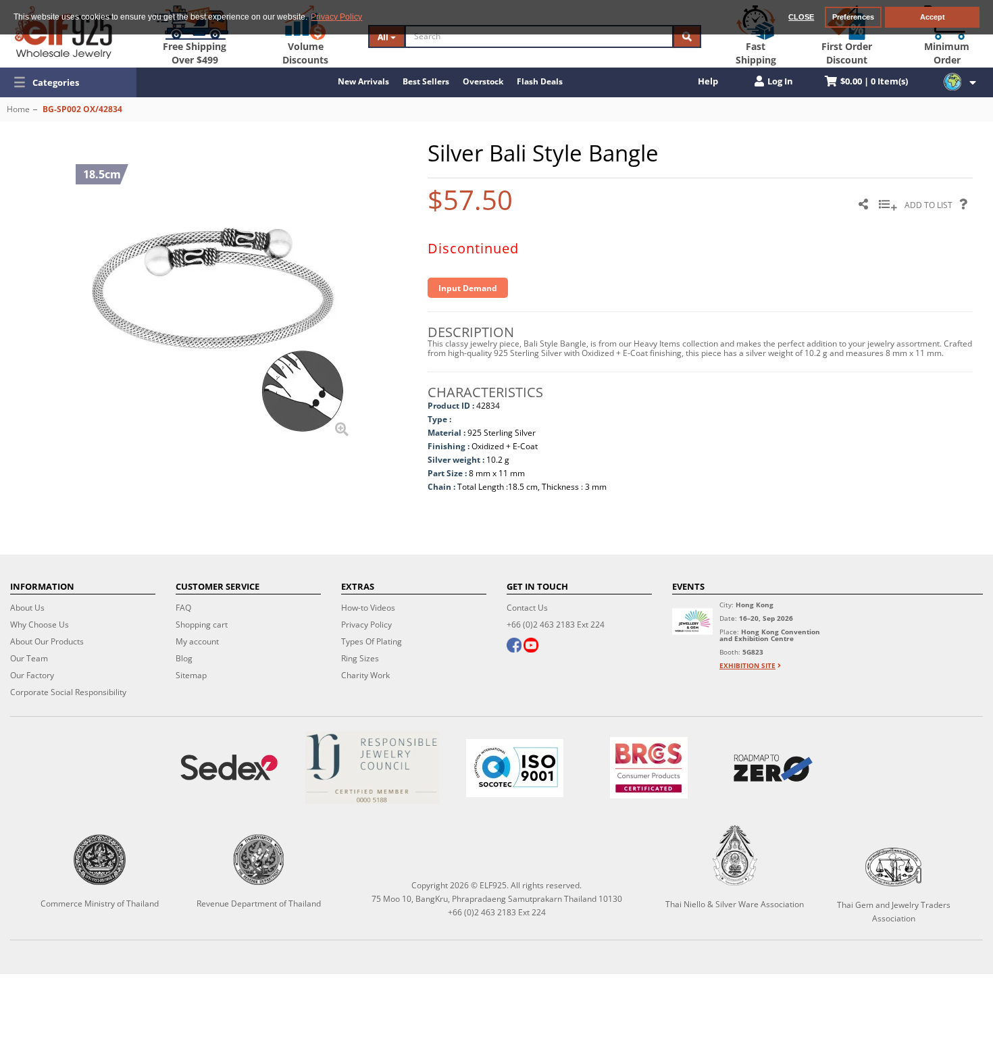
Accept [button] (932, 17)
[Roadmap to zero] (773, 768)
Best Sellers (426, 81)
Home (18, 109)
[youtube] (531, 646)
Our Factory (32, 675)
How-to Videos (368, 607)
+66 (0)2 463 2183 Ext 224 (556, 624)
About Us (27, 607)
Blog (184, 658)
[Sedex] (229, 768)
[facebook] (514, 646)
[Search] (687, 36)
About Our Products (47, 641)
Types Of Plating (371, 641)
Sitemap (191, 675)
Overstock (483, 81)
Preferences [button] (853, 17)
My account (197, 641)
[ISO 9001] (514, 768)
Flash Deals (540, 81)
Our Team (29, 658)
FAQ (183, 607)
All (384, 37)
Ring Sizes (360, 658)
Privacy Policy (366, 624)
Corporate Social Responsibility (68, 692)
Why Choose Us (39, 624)
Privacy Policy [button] (336, 17)
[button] (68, 82)
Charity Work (365, 675)
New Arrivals (363, 81)
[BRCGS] (649, 767)
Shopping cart (202, 624)
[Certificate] (372, 767)
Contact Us (527, 607)
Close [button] (801, 17)
